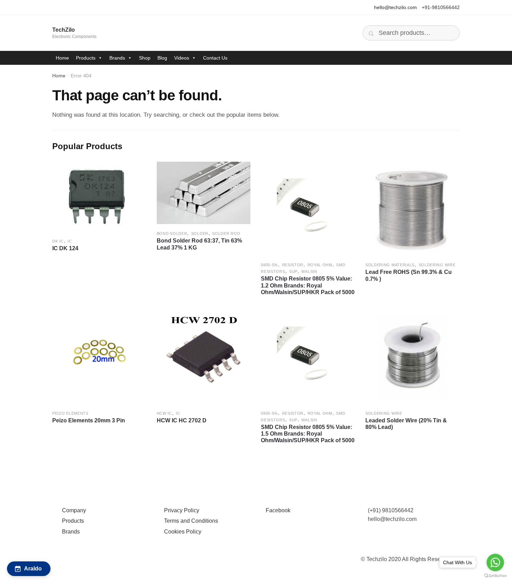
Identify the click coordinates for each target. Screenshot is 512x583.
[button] (29, 568)
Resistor (293, 265)
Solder (199, 233)
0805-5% (269, 265)
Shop (144, 58)
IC (70, 241)
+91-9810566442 (441, 7)
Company (72, 510)
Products (85, 58)
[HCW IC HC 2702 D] (204, 357)
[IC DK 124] (99, 197)
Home (62, 58)
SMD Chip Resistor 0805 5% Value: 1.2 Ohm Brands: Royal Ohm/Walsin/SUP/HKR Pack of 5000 (308, 285)
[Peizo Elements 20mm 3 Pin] (99, 357)
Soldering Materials (389, 265)
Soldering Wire (437, 265)
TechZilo (63, 30)
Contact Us (215, 58)
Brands (117, 58)
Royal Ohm (320, 265)
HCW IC (164, 413)
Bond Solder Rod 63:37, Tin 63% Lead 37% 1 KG (199, 244)
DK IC (58, 241)
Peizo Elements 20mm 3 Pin (88, 420)
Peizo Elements (70, 413)
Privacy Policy (180, 510)
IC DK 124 (65, 248)
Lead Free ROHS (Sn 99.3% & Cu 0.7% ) (408, 275)
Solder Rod (226, 233)
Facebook (276, 510)
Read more (99, 303)
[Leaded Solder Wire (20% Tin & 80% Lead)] (412, 357)
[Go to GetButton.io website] (495, 576)
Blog (162, 58)
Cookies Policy (181, 532)
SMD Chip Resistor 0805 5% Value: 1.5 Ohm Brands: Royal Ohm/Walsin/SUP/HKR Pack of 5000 (308, 434)
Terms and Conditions (189, 521)
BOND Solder (172, 233)
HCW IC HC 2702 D (182, 420)
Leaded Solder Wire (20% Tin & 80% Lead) (406, 423)
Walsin (309, 271)
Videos (181, 58)
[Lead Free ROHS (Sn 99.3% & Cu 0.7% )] (412, 209)
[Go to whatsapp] (495, 562)
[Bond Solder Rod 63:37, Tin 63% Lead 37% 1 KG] (204, 193)
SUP (293, 271)
